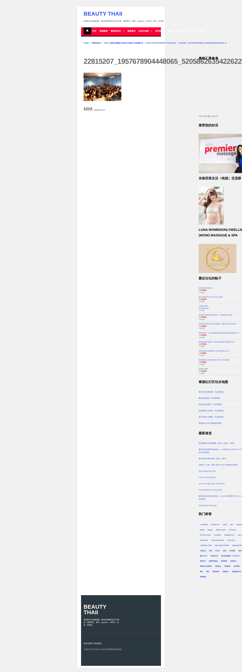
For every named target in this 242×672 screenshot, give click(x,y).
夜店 (210, 551)
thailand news (217, 540)
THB (204, 116)
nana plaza (221, 530)
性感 (224, 551)
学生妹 (217, 551)
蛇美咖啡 (203, 577)
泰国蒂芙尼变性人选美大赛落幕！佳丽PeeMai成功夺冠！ (218, 324)
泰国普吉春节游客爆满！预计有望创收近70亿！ (215, 351)
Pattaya (232, 530)
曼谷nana (203, 556)
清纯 (201, 571)
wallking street (222, 545)
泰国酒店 (131, 31)
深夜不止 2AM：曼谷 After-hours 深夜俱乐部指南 (218, 465)
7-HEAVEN (204, 525)
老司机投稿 (160, 31)
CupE (225, 525)
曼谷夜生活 (214, 556)
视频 (171, 31)
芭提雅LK (225, 571)
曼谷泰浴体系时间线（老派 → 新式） (213, 458)
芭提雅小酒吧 (203, 306)
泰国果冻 (233, 561)
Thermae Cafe (206, 545)
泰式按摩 (237, 566)
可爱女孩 (203, 551)
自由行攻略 (144, 31)
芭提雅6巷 (215, 571)
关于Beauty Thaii (195, 31)
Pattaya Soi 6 (205, 535)
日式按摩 (232, 551)
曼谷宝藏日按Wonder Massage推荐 (211, 297)
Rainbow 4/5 (229, 535)
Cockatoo (215, 525)
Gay (231, 525)
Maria (210, 530)
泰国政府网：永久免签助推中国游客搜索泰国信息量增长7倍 (219, 333)
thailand (204, 540)
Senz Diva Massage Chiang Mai (212, 483)
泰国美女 (218, 566)
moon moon (205, 308)
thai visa (231, 540)
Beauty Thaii (103, 13)
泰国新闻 (104, 31)
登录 (103, 110)
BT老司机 (204, 290)
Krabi (202, 530)
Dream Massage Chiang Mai (210, 490)
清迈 (207, 571)
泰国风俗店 (116, 31)
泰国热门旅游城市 (206, 566)
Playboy (217, 535)
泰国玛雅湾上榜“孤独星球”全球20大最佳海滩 (214, 360)
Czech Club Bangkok (207, 477)
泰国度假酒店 (213, 561)
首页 (94, 31)
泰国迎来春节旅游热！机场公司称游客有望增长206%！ (217, 342)
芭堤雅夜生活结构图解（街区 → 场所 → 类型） (217, 443)
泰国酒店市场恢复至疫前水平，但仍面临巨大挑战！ (216, 315)
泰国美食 (227, 566)
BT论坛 (179, 31)
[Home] (87, 31)
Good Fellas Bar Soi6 (207, 471)
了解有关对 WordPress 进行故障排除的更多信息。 (103, 649)
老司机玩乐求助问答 (205, 288)
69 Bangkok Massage (208, 505)
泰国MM (203, 561)
